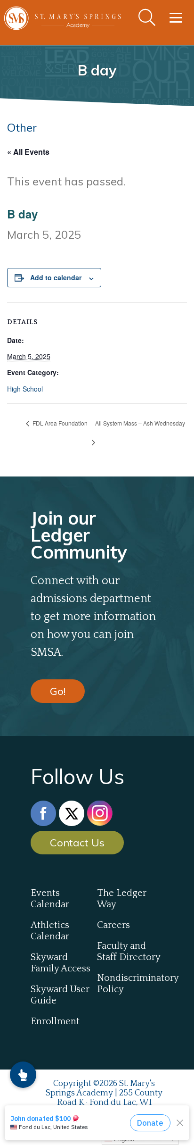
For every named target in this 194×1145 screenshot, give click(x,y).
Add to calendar (55, 277)
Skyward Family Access (60, 963)
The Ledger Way (121, 899)
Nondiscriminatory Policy (130, 984)
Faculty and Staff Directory (129, 951)
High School (25, 388)
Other (22, 127)
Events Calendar (50, 899)
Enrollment (55, 1021)
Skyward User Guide (60, 995)
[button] (23, 1074)
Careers (113, 925)
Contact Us (77, 842)
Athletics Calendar (50, 931)
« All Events (28, 151)
